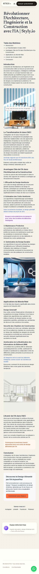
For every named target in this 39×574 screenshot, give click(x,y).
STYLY (6, 4)
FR (14, 4)
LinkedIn (15, 509)
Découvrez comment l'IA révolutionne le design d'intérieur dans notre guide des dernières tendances (19, 366)
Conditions (6, 567)
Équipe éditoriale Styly (18, 525)
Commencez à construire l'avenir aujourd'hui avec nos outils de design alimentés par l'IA (17, 444)
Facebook (23, 509)
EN (10, 4)
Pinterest (31, 509)
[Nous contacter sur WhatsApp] (34, 569)
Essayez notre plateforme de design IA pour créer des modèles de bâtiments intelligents (18, 218)
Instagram (8, 509)
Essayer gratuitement (26, 4)
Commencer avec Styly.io (17, 496)
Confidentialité (16, 567)
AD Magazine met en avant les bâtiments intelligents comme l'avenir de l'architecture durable (17, 360)
